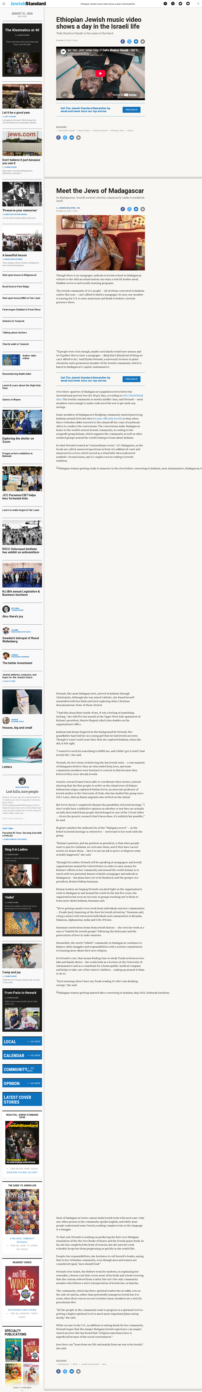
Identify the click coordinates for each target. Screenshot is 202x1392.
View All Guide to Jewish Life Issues (24, 1247)
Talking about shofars (14, 332)
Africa (75, 1364)
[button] (198, 3)
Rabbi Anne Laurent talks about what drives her (21, 1002)
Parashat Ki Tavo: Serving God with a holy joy (22, 834)
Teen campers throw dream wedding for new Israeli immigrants (20, 264)
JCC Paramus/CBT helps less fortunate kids (19, 496)
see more (35, 1041)
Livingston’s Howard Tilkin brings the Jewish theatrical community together (19, 121)
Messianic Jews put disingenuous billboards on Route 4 (17, 172)
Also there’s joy (12, 616)
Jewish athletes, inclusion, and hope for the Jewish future (19, 676)
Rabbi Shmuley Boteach (21, 632)
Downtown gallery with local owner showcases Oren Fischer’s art (21, 907)
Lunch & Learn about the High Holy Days (21, 386)
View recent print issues (24, 1169)
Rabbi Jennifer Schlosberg (15, 839)
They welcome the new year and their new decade (22, 43)
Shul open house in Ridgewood (19, 275)
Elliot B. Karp (10, 681)
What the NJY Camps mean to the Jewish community (20, 981)
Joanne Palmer (23, 35)
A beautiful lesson (14, 255)
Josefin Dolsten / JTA (69, 208)
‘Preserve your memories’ (19, 210)
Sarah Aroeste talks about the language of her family (22, 859)
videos (130, 130)
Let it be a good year (16, 112)
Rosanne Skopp (17, 721)
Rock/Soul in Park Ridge (15, 286)
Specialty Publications (15, 1332)
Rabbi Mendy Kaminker (20, 657)
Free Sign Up (132, 110)
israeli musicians (100, 130)
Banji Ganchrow (22, 787)
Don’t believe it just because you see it (21, 161)
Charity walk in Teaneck (15, 344)
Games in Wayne (11, 399)
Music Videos (84, 130)
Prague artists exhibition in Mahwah (17, 455)
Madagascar (63, 1364)
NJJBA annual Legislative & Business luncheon (21, 593)
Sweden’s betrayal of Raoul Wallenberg (20, 639)
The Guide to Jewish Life (22, 1185)
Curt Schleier (10, 116)
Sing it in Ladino (16, 849)
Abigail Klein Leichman (13, 259)
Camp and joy (11, 972)
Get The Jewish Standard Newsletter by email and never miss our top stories (85, 110)
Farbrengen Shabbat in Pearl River (21, 309)
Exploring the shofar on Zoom (18, 440)
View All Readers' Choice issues (24, 1315)
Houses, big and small (17, 727)
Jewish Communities (90, 1364)
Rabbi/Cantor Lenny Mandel (15, 214)
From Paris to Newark (21, 993)
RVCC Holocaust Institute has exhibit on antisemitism (20, 550)
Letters (7, 767)
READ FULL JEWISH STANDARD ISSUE (22, 1116)
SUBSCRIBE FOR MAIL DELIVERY (22, 1172)
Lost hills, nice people (22, 791)
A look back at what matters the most (19, 218)
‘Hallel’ (9, 897)
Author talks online (29, 357)
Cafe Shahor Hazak (66, 130)
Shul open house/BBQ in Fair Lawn (21, 298)
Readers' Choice (22, 1262)
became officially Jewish (107, 418)
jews (104, 1364)
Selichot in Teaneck (13, 321)
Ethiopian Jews (117, 130)
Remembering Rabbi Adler (16, 374)
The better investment (17, 663)
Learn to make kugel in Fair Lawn (20, 510)
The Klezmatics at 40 (22, 30)
